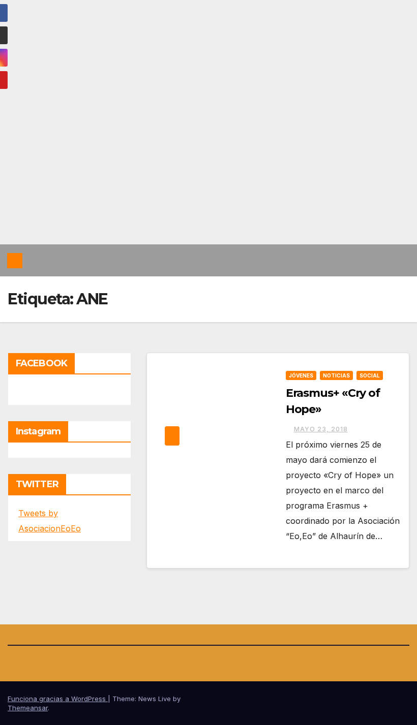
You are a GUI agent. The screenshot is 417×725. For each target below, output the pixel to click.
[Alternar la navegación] (399, 260)
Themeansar (28, 708)
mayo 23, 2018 (321, 429)
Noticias (336, 375)
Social (370, 375)
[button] (380, 261)
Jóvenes (301, 375)
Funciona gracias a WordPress (58, 699)
